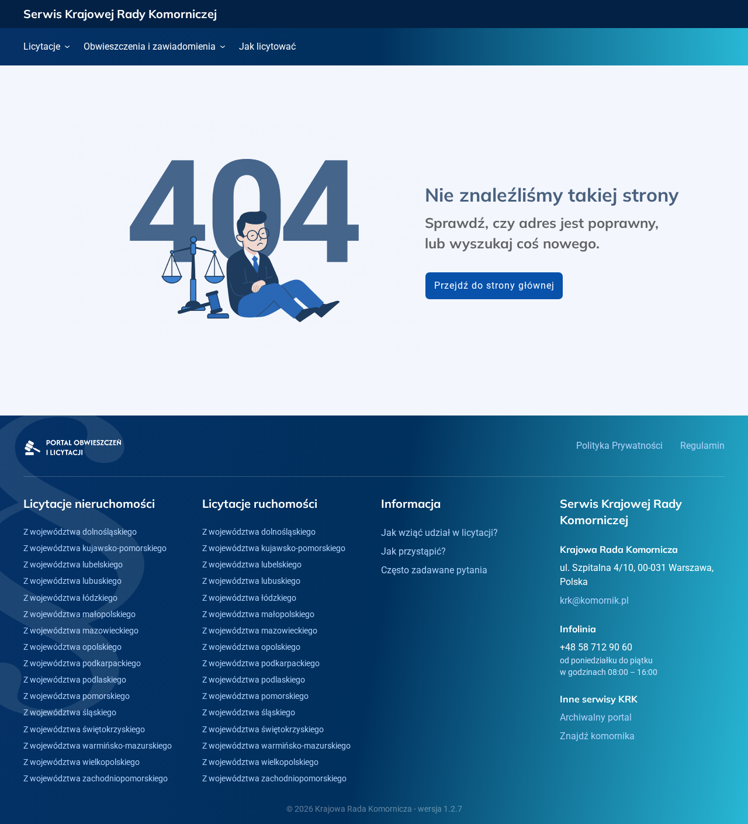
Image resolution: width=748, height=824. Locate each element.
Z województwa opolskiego (72, 647)
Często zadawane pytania (434, 570)
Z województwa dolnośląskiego (80, 531)
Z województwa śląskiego (69, 712)
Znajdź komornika (597, 736)
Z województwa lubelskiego (73, 564)
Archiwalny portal (596, 717)
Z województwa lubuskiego (72, 581)
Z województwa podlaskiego (74, 679)
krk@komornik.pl (594, 600)
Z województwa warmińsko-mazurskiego (97, 745)
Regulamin (702, 445)
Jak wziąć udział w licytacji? (439, 532)
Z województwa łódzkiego (70, 598)
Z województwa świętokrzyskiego (84, 729)
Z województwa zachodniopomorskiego (95, 778)
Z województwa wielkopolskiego (81, 762)
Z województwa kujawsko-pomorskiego (95, 548)
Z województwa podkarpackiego (82, 663)
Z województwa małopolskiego (79, 614)
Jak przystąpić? (413, 551)
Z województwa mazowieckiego (80, 630)
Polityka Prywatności (619, 445)
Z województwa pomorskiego (76, 696)
